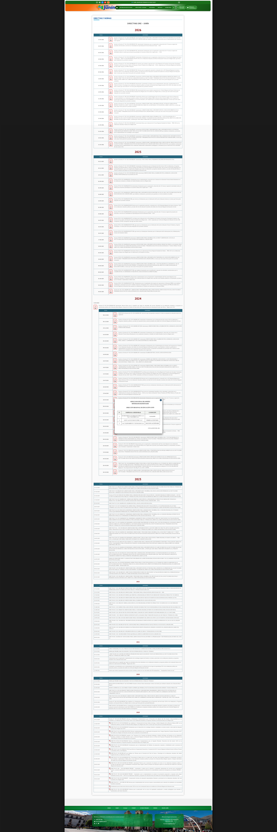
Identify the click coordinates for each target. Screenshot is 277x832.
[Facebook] (102, 2)
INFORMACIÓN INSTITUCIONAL (126, 7)
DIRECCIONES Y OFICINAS (140, 7)
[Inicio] (117, 7)
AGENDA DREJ (168, 7)
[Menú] (97, 2)
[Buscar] (179, 2)
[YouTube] (105, 2)
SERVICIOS (160, 7)
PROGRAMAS (152, 7)
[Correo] (100, 2)
